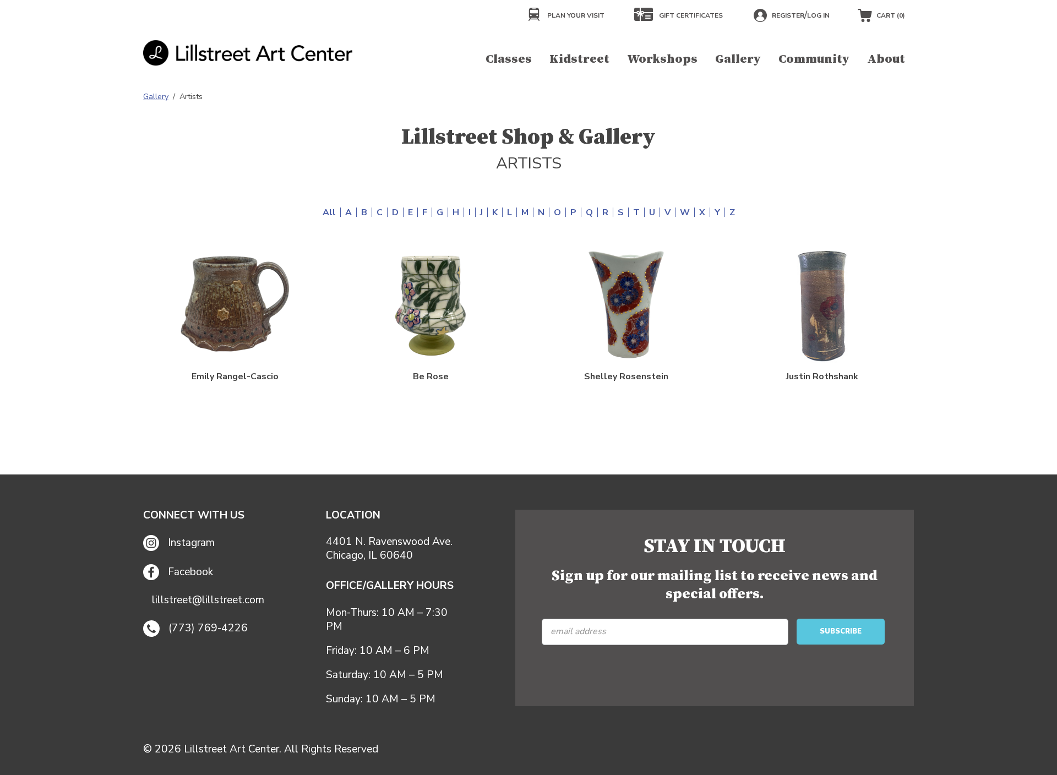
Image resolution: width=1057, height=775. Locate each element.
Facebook (190, 572)
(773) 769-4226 (208, 628)
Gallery (738, 59)
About (886, 59)
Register (788, 15)
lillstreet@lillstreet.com (208, 600)
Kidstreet (579, 59)
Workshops (662, 59)
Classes (509, 59)
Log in (818, 15)
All (329, 212)
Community (813, 59)
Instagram (191, 543)
